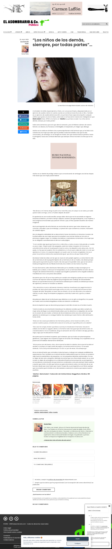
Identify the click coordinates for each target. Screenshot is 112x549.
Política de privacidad (11, 530)
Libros (28, 32)
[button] (26, 23)
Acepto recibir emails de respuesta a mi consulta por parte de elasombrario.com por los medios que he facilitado (100, 520)
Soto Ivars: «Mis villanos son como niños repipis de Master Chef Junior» (42, 397)
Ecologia (7, 32)
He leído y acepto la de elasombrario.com (55, 479)
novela (55, 412)
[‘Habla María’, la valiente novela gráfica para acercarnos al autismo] (84, 389)
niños (50, 412)
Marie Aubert (44, 412)
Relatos (105, 32)
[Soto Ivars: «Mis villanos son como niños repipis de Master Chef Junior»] (42, 389)
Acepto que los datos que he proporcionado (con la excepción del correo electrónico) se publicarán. (63, 484)
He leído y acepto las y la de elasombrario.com (100, 527)
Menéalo (24, 128)
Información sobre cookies (13, 532)
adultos (36, 412)
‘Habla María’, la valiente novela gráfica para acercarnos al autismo (84, 397)
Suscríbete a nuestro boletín (97, 507)
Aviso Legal (7, 528)
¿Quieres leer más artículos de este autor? (57, 440)
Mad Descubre (94, 32)
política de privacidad (55, 479)
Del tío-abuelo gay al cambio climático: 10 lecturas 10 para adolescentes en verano (63, 397)
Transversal (81, 32)
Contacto (7, 536)
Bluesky (24, 131)
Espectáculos (39, 32)
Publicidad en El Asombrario (13, 538)
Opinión (17, 32)
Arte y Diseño (62, 32)
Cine (72, 32)
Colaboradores (9, 540)
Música (51, 32)
